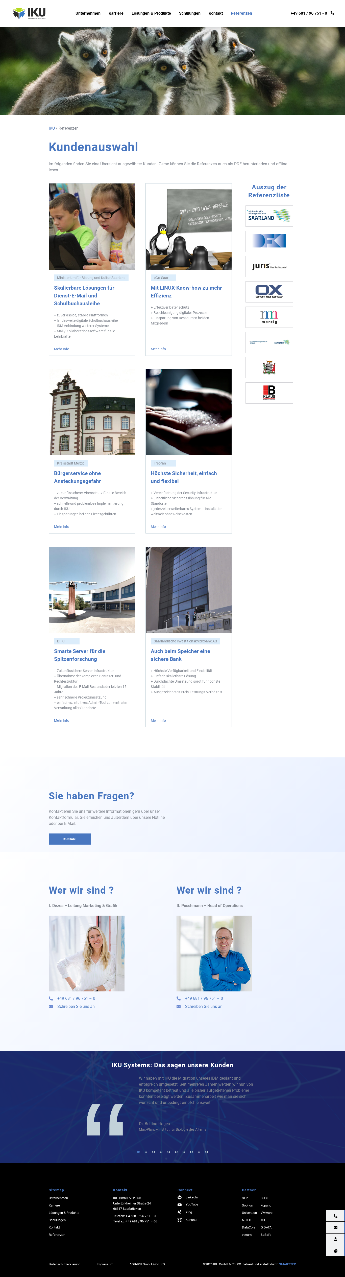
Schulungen (190, 13)
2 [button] (146, 1152)
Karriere (116, 13)
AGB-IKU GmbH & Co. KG (147, 1264)
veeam (247, 1235)
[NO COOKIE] (321, 1251)
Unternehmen (88, 13)
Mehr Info (61, 349)
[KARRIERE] (321, 1239)
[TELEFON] (321, 1216)
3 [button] (153, 1152)
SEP (245, 1198)
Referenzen (241, 13)
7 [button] (184, 1152)
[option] (197, 1103)
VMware (267, 1213)
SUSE (264, 1198)
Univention (249, 1213)
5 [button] (168, 1152)
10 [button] (206, 1152)
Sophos (247, 1205)
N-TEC (246, 1220)
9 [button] (199, 1152)
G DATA (266, 1227)
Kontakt (216, 13)
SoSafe (266, 1235)
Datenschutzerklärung (64, 1264)
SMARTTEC (287, 1264)
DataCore (248, 1227)
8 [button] (191, 1152)
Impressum (105, 1264)
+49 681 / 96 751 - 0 (309, 13)
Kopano (265, 1205)
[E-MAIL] (321, 1228)
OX (263, 1220)
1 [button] (138, 1152)
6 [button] (176, 1152)
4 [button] (161, 1152)
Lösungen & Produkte (151, 13)
